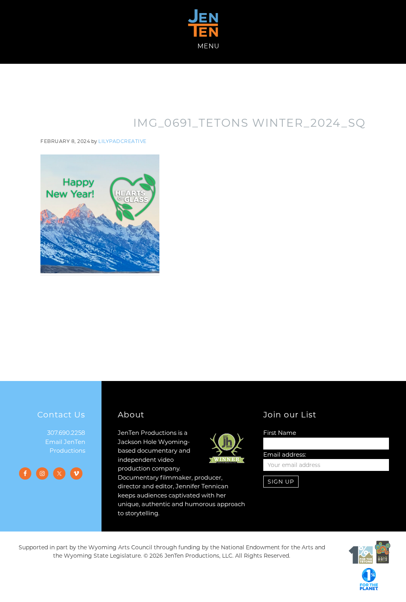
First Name (279, 432)
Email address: (284, 454)
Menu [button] (208, 46)
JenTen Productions (203, 23)
